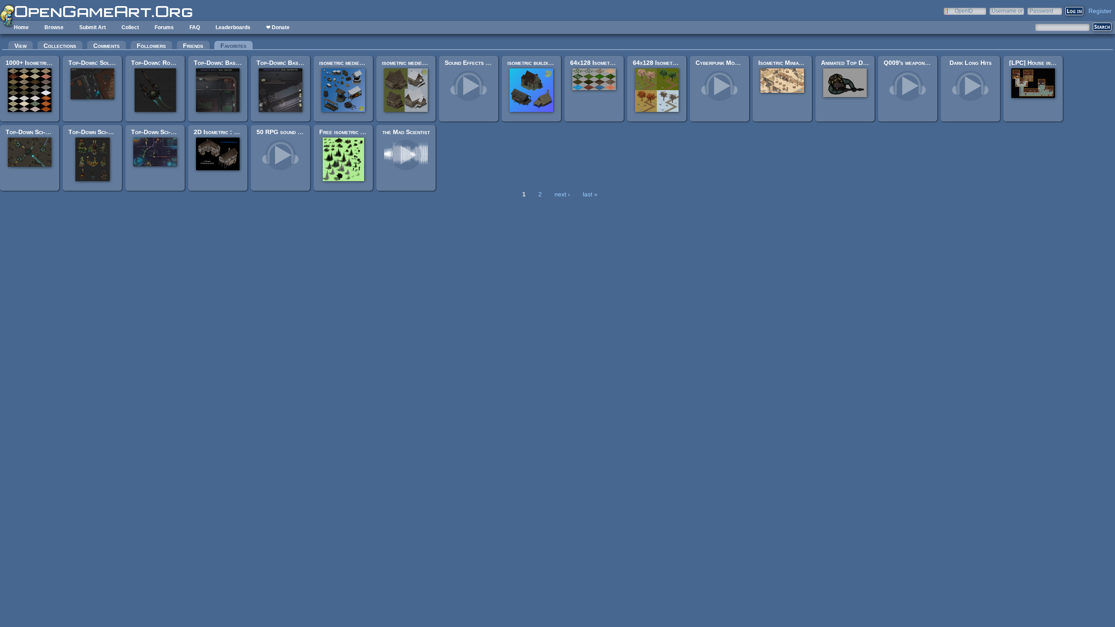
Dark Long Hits (970, 62)
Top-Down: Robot (155, 62)
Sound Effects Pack (472, 62)
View (20, 45)
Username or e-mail (1007, 10)
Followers (151, 45)
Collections (60, 45)
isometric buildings (532, 62)
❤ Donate (278, 27)
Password (1041, 10)
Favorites (236, 45)
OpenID (964, 10)
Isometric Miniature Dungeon (796, 62)
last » (590, 194)
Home (21, 27)
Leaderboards (233, 27)
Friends (193, 45)
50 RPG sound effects (287, 131)
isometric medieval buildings (419, 62)
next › (562, 194)
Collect (130, 27)
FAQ (194, 27)
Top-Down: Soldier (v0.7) (103, 62)
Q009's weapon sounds (914, 62)
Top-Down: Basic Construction (299, 62)
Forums (164, 27)
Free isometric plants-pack (355, 131)
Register (1100, 10)
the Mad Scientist (406, 131)
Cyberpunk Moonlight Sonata (735, 62)
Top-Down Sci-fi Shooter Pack (172, 131)
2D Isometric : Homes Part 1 (232, 131)
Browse (54, 27)
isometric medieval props (352, 62)
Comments (106, 45)
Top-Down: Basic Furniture (231, 62)
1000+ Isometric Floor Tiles (45, 62)
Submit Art (92, 27)
